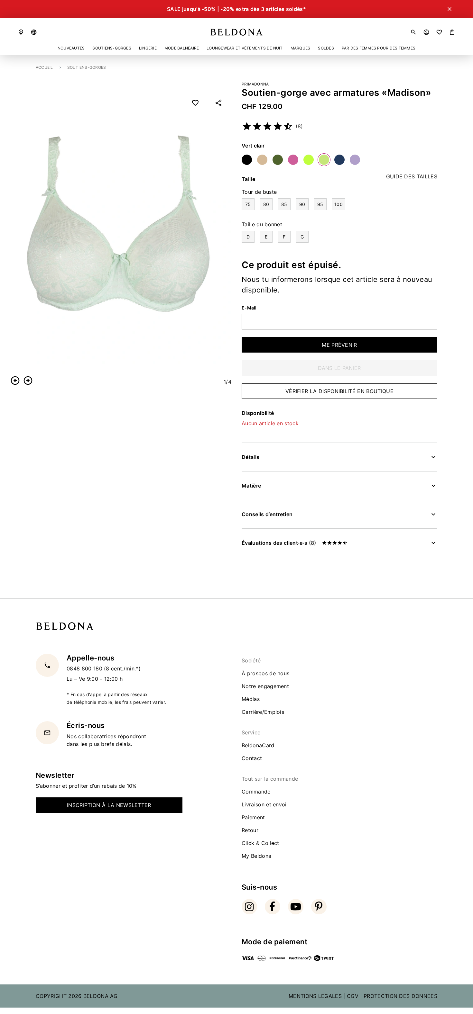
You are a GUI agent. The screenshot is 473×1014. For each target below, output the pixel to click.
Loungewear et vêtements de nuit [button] (245, 48)
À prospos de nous (265, 673)
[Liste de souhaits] (439, 32)
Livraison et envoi (264, 804)
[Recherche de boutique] (21, 32)
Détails (250, 457)
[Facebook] (272, 906)
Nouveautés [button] (71, 48)
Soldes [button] (326, 48)
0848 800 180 (85, 668)
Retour (250, 830)
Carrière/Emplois (263, 712)
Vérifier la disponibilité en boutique (339, 391)
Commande (256, 791)
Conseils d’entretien (267, 514)
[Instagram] (249, 906)
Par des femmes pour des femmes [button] (378, 48)
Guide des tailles (411, 176)
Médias (251, 699)
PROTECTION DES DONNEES (400, 996)
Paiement (253, 817)
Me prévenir (339, 345)
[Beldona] (236, 32)
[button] (34, 32)
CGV (352, 996)
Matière (251, 485)
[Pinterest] (319, 906)
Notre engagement (265, 686)
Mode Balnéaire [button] (181, 48)
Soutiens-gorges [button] (111, 48)
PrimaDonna (255, 84)
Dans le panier (339, 368)
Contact (252, 758)
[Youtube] (295, 906)
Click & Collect (260, 843)
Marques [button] (301, 48)
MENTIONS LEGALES (315, 996)
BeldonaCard (258, 745)
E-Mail (249, 308)
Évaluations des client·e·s (279, 543)
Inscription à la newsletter (109, 805)
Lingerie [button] (148, 48)
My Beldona (256, 856)
